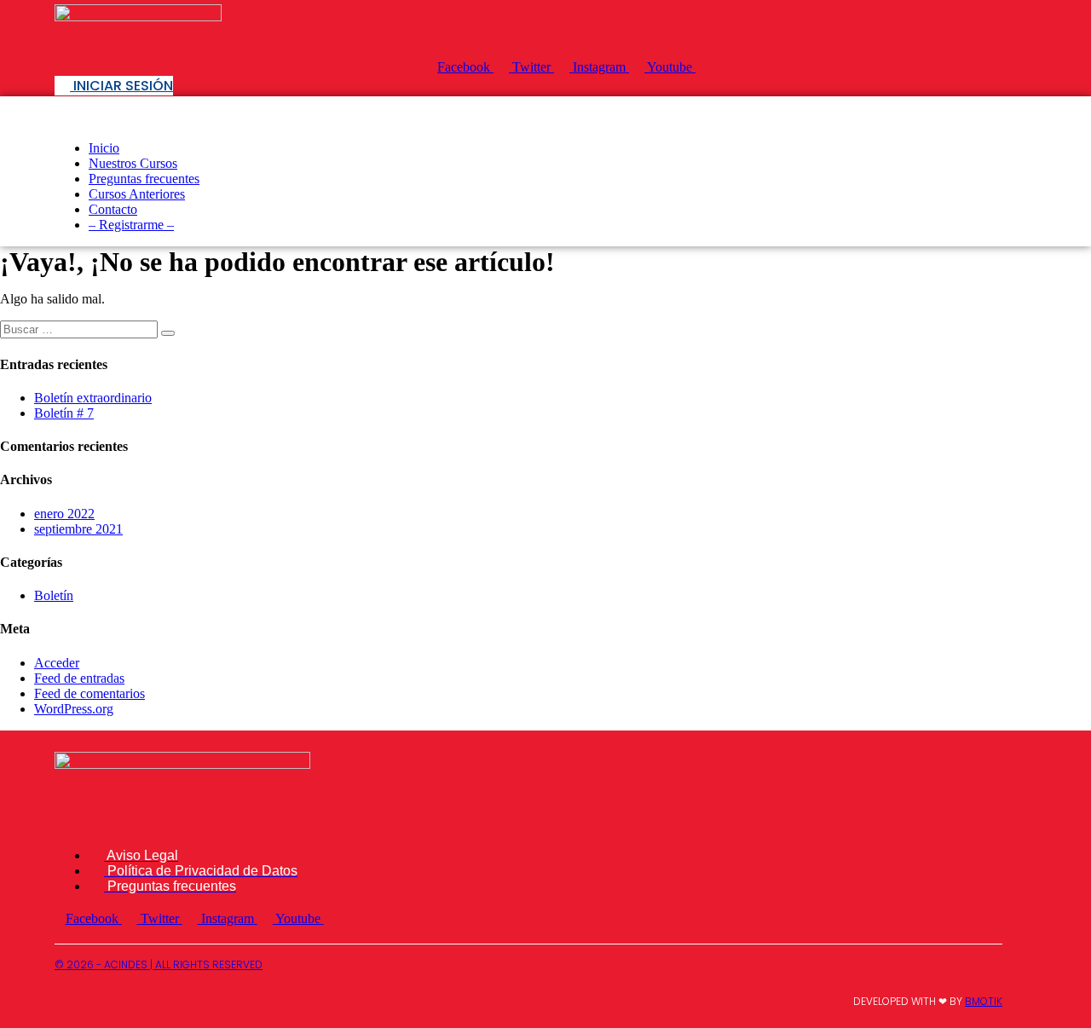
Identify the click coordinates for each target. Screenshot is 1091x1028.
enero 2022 (64, 513)
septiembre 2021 (78, 529)
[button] (545, 111)
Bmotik (983, 1001)
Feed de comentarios (89, 693)
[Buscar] (168, 333)
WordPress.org (73, 709)
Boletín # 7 (64, 413)
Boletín (53, 595)
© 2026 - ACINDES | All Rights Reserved (159, 964)
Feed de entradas (79, 678)
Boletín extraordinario (93, 397)
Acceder (56, 662)
